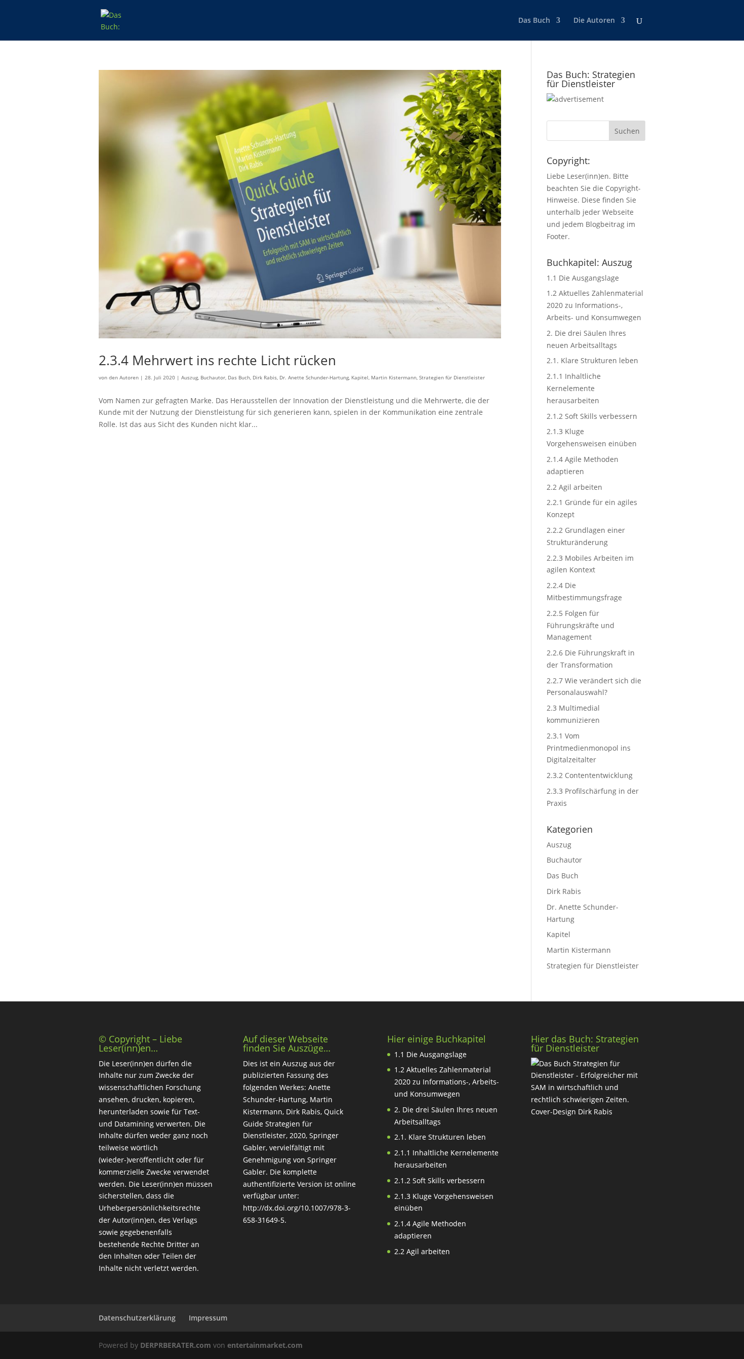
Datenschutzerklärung (137, 1318)
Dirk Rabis (265, 377)
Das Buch (534, 21)
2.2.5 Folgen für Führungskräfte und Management (580, 625)
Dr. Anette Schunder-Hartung (314, 377)
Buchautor (212, 377)
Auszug (189, 377)
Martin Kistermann (394, 377)
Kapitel (359, 377)
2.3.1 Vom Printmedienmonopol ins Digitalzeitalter (589, 748)
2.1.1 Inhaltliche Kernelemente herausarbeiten (574, 388)
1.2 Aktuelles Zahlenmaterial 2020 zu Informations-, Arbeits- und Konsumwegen (595, 305)
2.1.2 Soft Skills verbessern (592, 416)
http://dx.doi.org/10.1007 (285, 1208)
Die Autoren (594, 21)
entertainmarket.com (265, 1345)
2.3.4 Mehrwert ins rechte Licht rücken (217, 360)
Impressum (208, 1318)
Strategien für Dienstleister (452, 377)
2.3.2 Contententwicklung (590, 775)
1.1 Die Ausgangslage (583, 278)
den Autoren (124, 377)
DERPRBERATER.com (175, 1345)
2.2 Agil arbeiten (574, 487)
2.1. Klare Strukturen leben (592, 360)
